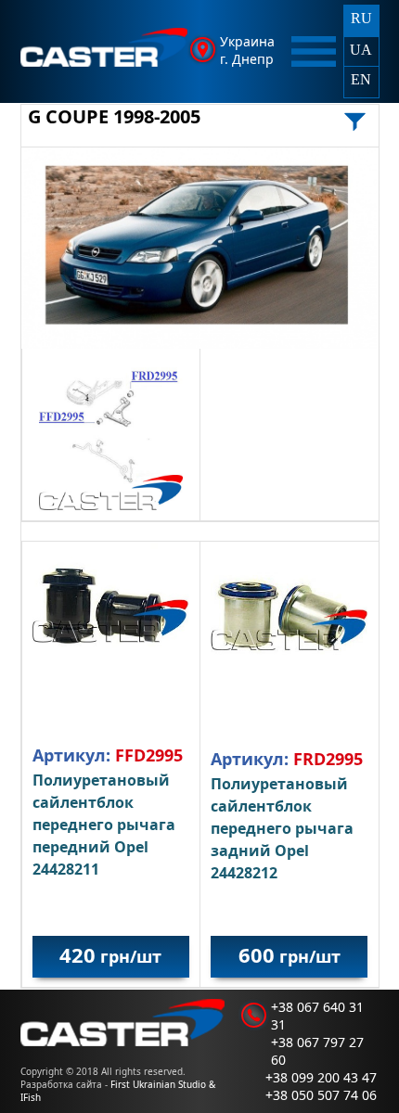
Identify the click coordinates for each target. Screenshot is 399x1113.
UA (361, 50)
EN (361, 79)
